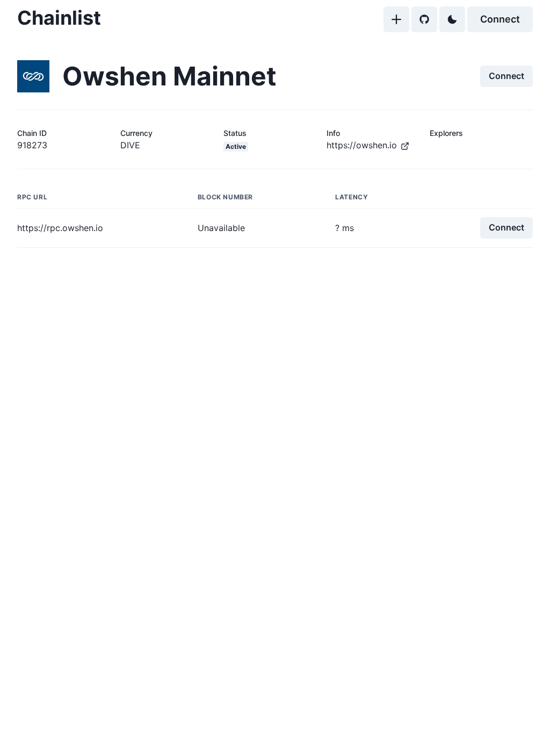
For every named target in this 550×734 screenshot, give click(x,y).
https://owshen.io (362, 145)
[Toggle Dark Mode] (452, 19)
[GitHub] (424, 19)
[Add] (396, 19)
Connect (500, 19)
